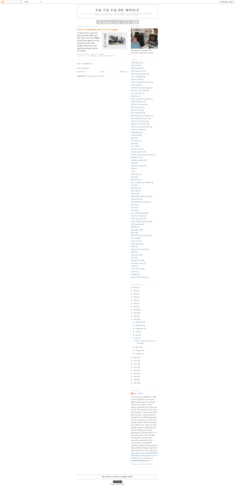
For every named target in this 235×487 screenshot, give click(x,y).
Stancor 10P (135, 255)
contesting (134, 135)
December (139, 322)
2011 (135, 370)
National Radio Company (139, 202)
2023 (135, 297)
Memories (134, 188)
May (137, 335)
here (136, 22)
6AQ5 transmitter (137, 102)
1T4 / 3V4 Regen (90, 56)
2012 (135, 367)
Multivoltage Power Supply (140, 196)
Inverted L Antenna (137, 166)
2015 (135, 357)
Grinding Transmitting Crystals (142, 155)
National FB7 (135, 199)
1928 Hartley (135, 63)
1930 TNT (134, 65)
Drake (133, 138)
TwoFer (133, 266)
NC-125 (133, 205)
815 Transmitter (136, 113)
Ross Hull (134, 238)
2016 (135, 319)
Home (102, 72)
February (138, 350)
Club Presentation (137, 130)
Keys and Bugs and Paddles (141, 182)
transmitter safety (137, 263)
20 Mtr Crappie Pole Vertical (141, 82)
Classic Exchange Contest (140, 127)
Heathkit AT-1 (135, 157)
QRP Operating (136, 224)
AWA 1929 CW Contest (139, 118)
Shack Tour (135, 241)
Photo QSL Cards (137, 219)
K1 (132, 171)
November (139, 325)
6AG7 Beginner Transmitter (140, 99)
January (138, 354)
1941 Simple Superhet (139, 74)
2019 (135, 310)
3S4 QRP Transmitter (105, 56)
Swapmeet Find (136, 260)
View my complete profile (141, 464)
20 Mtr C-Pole (136, 79)
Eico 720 (134, 146)
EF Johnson (135, 141)
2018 (135, 313)
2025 (135, 291)
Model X (134, 194)
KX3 (132, 185)
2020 (135, 307)
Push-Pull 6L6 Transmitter (140, 221)
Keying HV (135, 180)
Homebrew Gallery (137, 160)
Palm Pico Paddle (137, 216)
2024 (135, 294)
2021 (135, 303)
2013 (135, 364)
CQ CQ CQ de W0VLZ (117, 10)
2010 (135, 373)
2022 (135, 300)
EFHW (133, 143)
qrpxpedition (135, 230)
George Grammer (137, 152)
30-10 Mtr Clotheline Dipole (140, 88)
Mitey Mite (134, 191)
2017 (135, 316)
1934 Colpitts (135, 68)
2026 (135, 287)
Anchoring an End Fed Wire (140, 116)
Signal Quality (136, 244)
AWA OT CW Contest (138, 124)
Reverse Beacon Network (140, 235)
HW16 (133, 163)
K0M (132, 168)
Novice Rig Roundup (138, 213)
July (137, 332)
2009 (135, 377)
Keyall (133, 177)
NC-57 (133, 207)
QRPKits (134, 227)
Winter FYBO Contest (138, 277)
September (139, 328)
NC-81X (133, 210)
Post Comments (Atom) (95, 76)
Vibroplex (134, 274)
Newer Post (81, 72)
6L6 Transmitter (136, 107)
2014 (135, 361)
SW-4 (133, 258)
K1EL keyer (135, 174)
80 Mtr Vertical (136, 110)
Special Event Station (138, 249)
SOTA (133, 246)
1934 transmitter (136, 71)
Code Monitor (135, 132)
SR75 (133, 252)
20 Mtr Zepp (135, 85)
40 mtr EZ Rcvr (136, 93)
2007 (135, 383)
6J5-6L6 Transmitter (138, 104)
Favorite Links (136, 149)
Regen (133, 233)
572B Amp (134, 96)
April (137, 338)
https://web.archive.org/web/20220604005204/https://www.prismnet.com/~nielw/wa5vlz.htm (144, 455)
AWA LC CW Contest (138, 121)
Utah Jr (133, 272)
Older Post (123, 72)
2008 (135, 380)
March (137, 347)
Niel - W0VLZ (138, 393)
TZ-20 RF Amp (136, 269)
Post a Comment (83, 68)
